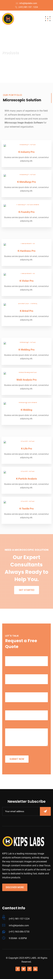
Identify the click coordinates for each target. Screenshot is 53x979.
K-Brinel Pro (26, 310)
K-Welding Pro (27, 349)
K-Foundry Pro (27, 211)
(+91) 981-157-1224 (19, 918)
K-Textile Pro (26, 508)
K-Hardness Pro (26, 250)
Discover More (15, 887)
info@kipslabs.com (28, 3)
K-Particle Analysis (26, 478)
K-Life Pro (26, 448)
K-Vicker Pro (27, 280)
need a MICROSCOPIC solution (26, 550)
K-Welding (26, 409)
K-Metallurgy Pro (26, 181)
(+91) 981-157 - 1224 (28, 7)
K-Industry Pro (26, 151)
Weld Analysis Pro (26, 379)
